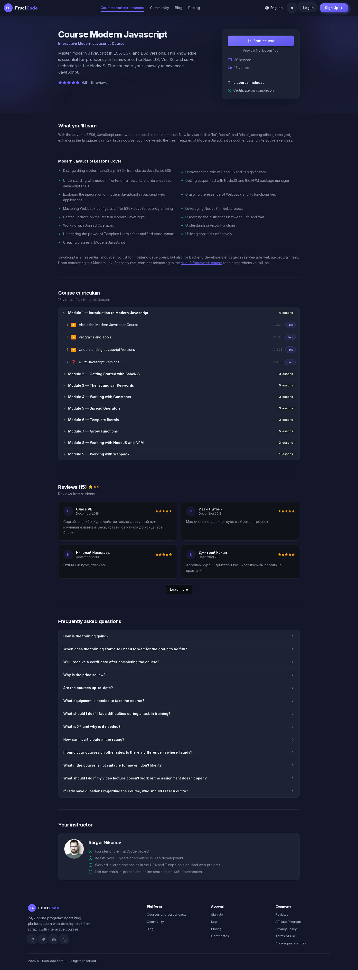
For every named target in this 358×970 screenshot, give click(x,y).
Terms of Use (285, 936)
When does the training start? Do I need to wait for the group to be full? (125, 649)
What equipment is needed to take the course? (103, 701)
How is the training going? (85, 636)
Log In (215, 921)
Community (159, 8)
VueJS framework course (201, 263)
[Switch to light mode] (292, 8)
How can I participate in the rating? (93, 739)
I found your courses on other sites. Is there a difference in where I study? (127, 752)
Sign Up (331, 8)
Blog (178, 8)
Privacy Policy (286, 929)
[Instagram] (64, 939)
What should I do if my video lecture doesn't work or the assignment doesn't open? (135, 778)
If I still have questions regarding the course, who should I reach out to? (125, 791)
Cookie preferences (290, 943)
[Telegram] (43, 939)
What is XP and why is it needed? (91, 726)
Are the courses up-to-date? (88, 688)
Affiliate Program (288, 921)
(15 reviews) (99, 82)
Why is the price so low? (84, 675)
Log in (308, 8)
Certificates (220, 936)
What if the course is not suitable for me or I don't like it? (112, 765)
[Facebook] (32, 939)
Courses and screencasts (167, 914)
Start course (264, 41)
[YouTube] (53, 939)
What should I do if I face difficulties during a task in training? (116, 713)
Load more (179, 589)
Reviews (281, 914)
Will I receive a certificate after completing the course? (111, 662)
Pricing (194, 8)
